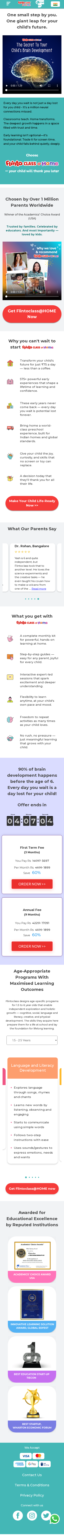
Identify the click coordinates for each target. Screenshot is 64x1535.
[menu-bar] (8, 3)
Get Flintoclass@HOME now (32, 1189)
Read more (39, 588)
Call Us (41, 4)
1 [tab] (27, 600)
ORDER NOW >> (32, 884)
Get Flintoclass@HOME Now (32, 314)
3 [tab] (33, 600)
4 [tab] (36, 600)
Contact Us (32, 1475)
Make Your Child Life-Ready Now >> (32, 503)
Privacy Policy (32, 1495)
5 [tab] (39, 599)
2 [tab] (30, 600)
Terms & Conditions (32, 1485)
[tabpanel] (32, 567)
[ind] (55, 4)
